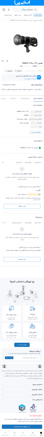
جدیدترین (19, 162)
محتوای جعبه (25, 98)
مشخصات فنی (38, 98)
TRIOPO (34, 66)
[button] (7, 61)
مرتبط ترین (38, 162)
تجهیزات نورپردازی (33, 20)
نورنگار (40, 20)
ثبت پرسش (22, 259)
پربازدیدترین (28, 162)
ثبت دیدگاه (22, 206)
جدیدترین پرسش (17, 222)
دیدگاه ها (13, 98)
